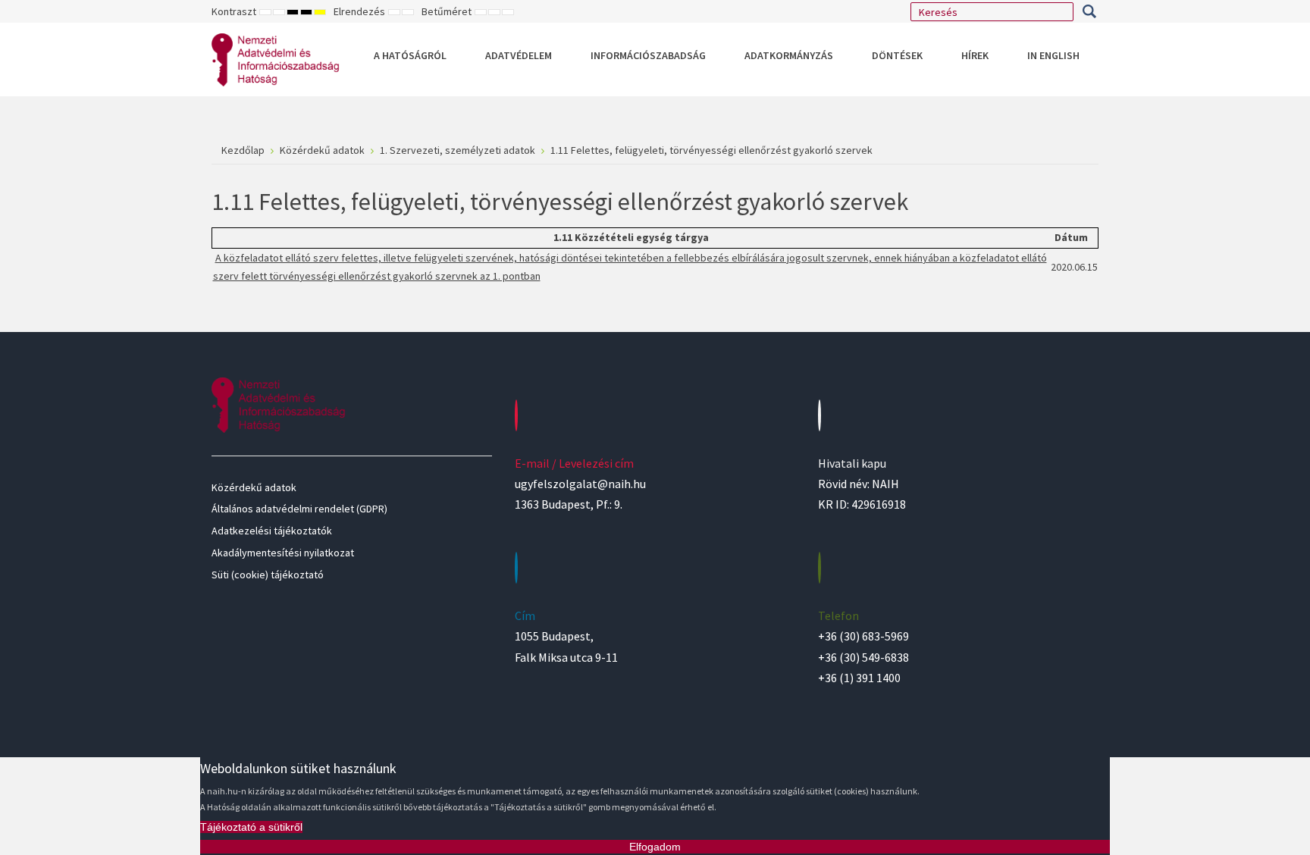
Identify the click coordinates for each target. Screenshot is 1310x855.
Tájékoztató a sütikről (251, 827)
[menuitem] (410, 55)
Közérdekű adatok (254, 487)
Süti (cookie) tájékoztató (268, 574)
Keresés (1089, 11)
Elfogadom (655, 847)
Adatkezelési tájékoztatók (272, 530)
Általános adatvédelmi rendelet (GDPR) (299, 508)
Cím (525, 615)
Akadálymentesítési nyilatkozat (283, 552)
